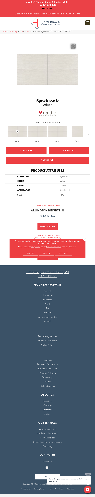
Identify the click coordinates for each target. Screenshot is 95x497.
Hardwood (47, 296)
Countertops (47, 378)
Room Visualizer (47, 438)
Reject (46, 253)
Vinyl (47, 304)
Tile (21, 32)
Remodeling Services (47, 337)
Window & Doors (47, 373)
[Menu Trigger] (87, 22)
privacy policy (35, 247)
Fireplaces (47, 360)
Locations (47, 401)
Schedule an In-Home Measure (47, 442)
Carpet (47, 291)
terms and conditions (53, 247)
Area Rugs (47, 313)
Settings (63, 253)
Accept (30, 253)
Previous (6, 131)
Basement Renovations (47, 365)
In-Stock (47, 321)
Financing (47, 447)
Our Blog (47, 406)
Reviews (47, 414)
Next (89, 131)
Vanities (47, 382)
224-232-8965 (49, 5)
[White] (17, 131)
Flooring (14, 32)
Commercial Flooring (47, 317)
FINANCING (68, 151)
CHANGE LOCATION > (47, 9)
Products (28, 32)
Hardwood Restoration (47, 434)
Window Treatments (47, 341)
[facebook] (47, 468)
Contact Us (26, 151)
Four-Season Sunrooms (47, 369)
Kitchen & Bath (47, 345)
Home (5, 32)
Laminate (47, 300)
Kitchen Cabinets (47, 386)
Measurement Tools (47, 429)
